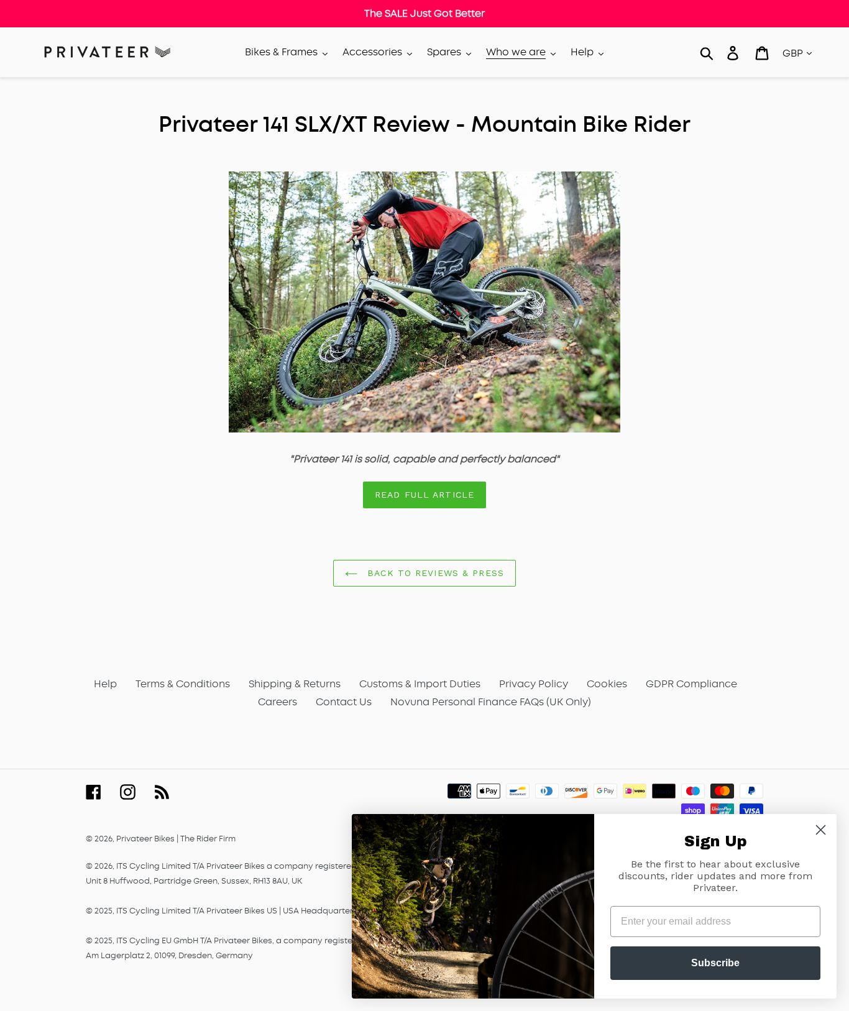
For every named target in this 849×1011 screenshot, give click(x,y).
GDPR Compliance (691, 683)
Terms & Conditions (182, 683)
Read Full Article (424, 495)
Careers (277, 701)
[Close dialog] (821, 830)
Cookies (607, 683)
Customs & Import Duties (419, 683)
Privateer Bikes (145, 838)
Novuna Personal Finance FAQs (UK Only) (490, 701)
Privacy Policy (533, 683)
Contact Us (344, 701)
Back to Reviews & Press (434, 573)
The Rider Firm (208, 838)
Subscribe (715, 963)
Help (105, 683)
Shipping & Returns (295, 683)
